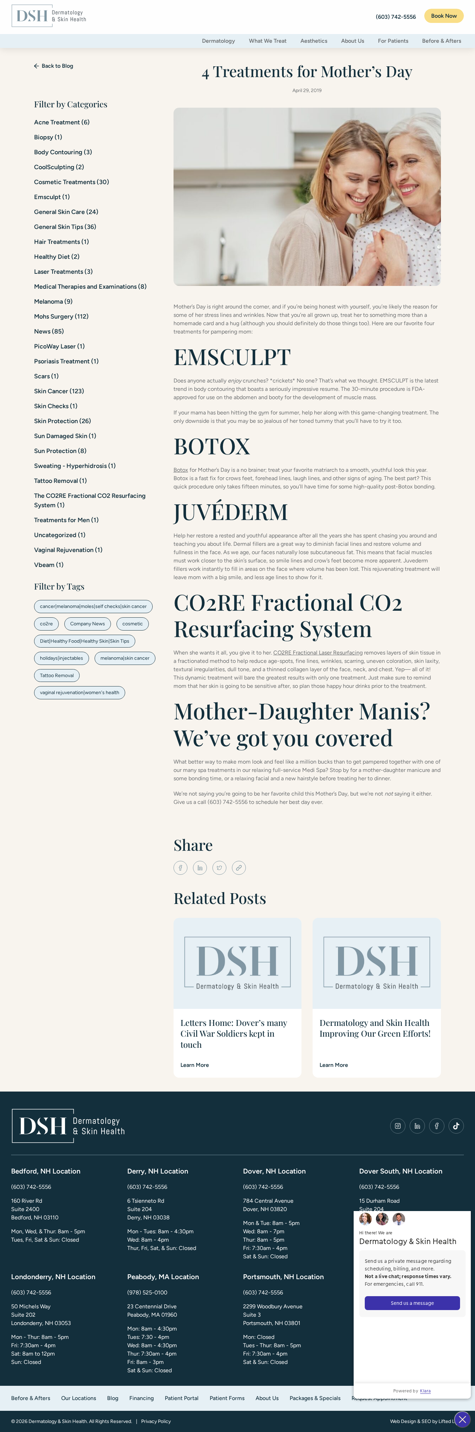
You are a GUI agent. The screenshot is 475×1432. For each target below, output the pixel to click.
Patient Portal (182, 1398)
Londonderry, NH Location (53, 1277)
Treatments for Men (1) (66, 520)
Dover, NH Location (274, 1171)
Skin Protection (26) (62, 421)
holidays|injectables (61, 658)
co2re (46, 624)
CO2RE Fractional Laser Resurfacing (318, 652)
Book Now (444, 16)
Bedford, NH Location (45, 1171)
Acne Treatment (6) (62, 122)
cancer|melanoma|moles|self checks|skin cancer (93, 606)
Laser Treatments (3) (63, 271)
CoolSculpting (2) (59, 167)
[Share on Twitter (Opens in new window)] (219, 868)
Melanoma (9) (53, 301)
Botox (181, 470)
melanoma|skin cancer (125, 658)
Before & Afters (441, 41)
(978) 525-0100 (147, 1292)
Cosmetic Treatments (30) (71, 182)
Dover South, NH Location (400, 1171)
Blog (112, 1398)
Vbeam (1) (49, 565)
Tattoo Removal (57, 675)
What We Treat (268, 41)
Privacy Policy (156, 1421)
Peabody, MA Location (163, 1277)
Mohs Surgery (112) (61, 316)
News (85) (49, 331)
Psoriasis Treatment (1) (66, 361)
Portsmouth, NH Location (283, 1277)
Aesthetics (313, 41)
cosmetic (132, 624)
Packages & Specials (315, 1398)
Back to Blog (57, 66)
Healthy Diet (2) (57, 257)
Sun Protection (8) (60, 451)
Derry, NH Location (157, 1171)
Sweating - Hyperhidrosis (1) (75, 466)
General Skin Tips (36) (65, 227)
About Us (352, 41)
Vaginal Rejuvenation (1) (68, 550)
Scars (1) (46, 376)
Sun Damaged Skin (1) (65, 436)
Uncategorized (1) (60, 535)
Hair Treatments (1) (61, 242)
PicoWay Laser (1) (59, 346)
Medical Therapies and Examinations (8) (90, 286)
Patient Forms (227, 1398)
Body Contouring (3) (63, 152)
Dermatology (218, 41)
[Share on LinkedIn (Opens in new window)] (200, 868)
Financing (141, 1398)
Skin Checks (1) (56, 406)
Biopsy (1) (48, 137)
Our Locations (78, 1398)
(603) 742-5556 (31, 1187)
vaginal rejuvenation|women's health (79, 693)
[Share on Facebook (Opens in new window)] (180, 868)
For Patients (393, 41)
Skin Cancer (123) (59, 391)
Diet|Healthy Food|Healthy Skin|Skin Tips (84, 641)
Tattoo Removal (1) (60, 481)
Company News (87, 624)
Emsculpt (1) (52, 197)
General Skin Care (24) (66, 212)
